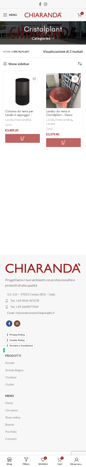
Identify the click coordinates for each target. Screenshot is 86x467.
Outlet (9, 384)
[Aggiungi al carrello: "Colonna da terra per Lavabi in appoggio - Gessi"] (22, 138)
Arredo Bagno (14, 370)
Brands (9, 424)
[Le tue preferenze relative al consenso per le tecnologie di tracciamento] (4, 350)
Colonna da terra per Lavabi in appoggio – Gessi (19, 115)
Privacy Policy (17, 334)
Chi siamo (11, 410)
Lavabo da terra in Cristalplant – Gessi (59, 113)
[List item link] (43, 300)
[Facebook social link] (40, 4)
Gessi (8, 124)
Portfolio (11, 431)
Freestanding (23, 119)
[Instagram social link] (45, 4)
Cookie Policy (17, 340)
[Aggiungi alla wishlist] (34, 79)
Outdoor (11, 377)
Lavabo (50, 123)
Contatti (10, 439)
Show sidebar (18, 64)
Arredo (9, 363)
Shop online (12, 417)
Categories (41, 38)
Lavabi (9, 119)
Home (6, 51)
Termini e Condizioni (21, 345)
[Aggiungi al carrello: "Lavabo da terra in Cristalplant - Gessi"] (63, 142)
